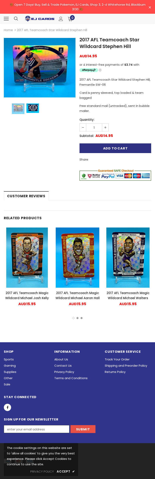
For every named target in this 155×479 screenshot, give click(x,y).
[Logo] (39, 19)
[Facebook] (7, 407)
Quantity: (87, 120)
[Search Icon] (16, 19)
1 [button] (73, 318)
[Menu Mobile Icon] (6, 18)
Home (8, 30)
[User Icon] (61, 19)
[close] (150, 7)
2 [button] (77, 318)
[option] (39, 67)
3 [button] (82, 318)
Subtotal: (87, 136)
